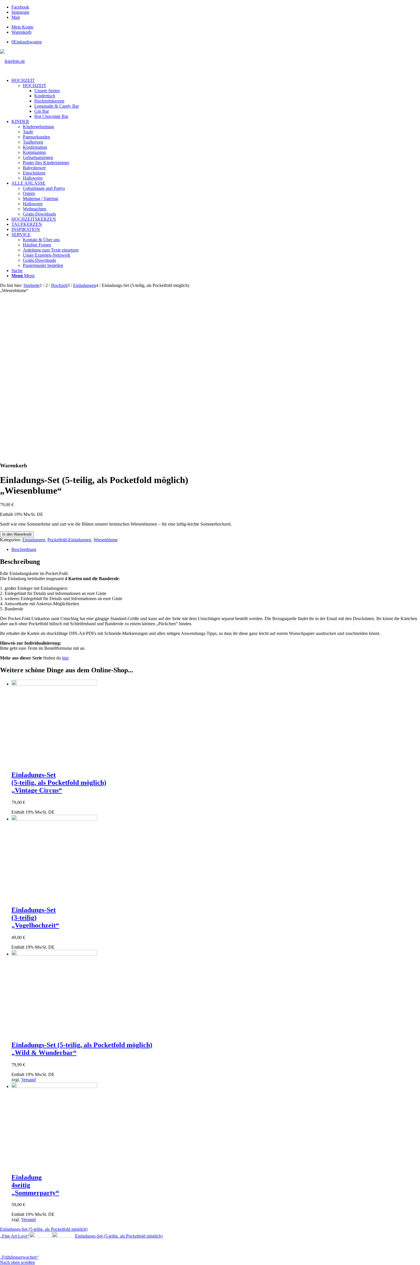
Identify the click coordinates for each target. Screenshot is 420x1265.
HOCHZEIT (34, 85)
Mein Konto (22, 27)
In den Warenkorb (16, 534)
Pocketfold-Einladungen (69, 539)
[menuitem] (215, 27)
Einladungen (33, 539)
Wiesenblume (105, 539)
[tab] (215, 549)
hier (65, 657)
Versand (28, 1079)
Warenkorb (21, 32)
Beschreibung (23, 549)
